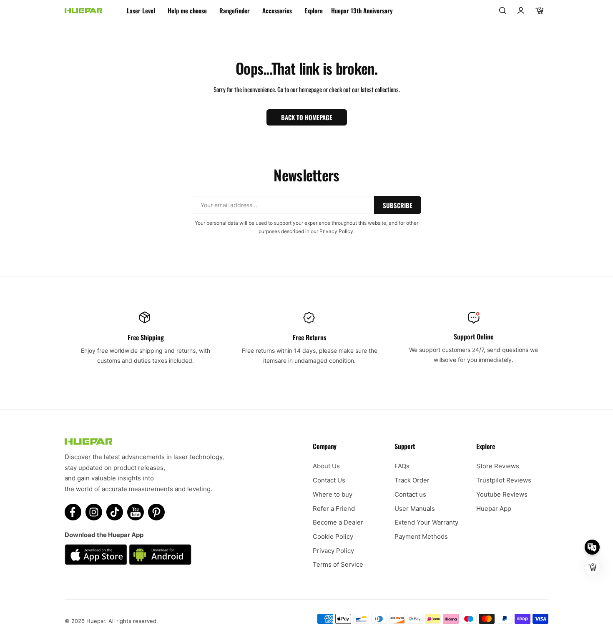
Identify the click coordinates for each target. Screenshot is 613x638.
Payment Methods (421, 536)
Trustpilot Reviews (503, 480)
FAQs (402, 466)
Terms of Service (338, 564)
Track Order (412, 480)
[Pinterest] (156, 512)
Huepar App (493, 508)
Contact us (410, 494)
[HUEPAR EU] (83, 10)
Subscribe (397, 205)
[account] (521, 10)
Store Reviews (497, 466)
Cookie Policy (333, 536)
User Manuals (414, 508)
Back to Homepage (306, 117)
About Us (326, 466)
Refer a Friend (334, 508)
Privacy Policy (333, 551)
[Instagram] (93, 512)
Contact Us (329, 480)
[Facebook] (73, 512)
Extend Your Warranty (426, 522)
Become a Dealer (338, 522)
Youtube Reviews (502, 494)
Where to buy (332, 494)
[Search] (502, 10)
